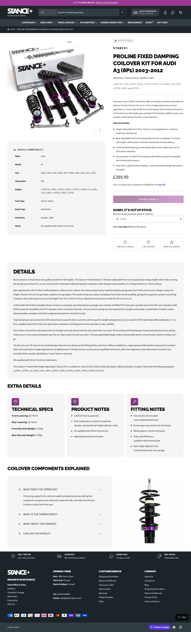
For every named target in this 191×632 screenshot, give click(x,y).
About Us (149, 576)
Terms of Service (152, 601)
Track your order (106, 584)
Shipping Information (109, 576)
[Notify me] (180, 219)
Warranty (103, 593)
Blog (147, 584)
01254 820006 (63, 594)
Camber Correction (111, 22)
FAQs (101, 601)
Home (12, 29)
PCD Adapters (87, 22)
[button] (180, 12)
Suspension (28, 22)
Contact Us (150, 580)
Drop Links (46, 22)
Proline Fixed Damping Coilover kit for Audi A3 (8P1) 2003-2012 (45, 29)
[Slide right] (100, 130)
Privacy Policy (151, 597)
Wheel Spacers (66, 22)
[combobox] (91, 12)
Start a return (105, 589)
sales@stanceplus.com (70, 598)
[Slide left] (94, 130)
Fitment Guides (106, 597)
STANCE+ (120, 48)
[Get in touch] (173, 12)
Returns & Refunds (107, 580)
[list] (95, 425)
